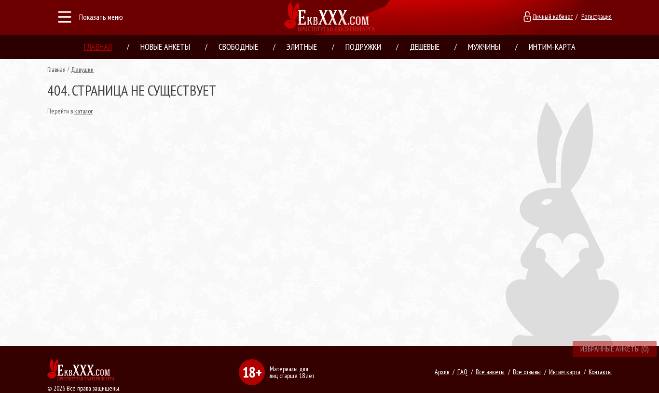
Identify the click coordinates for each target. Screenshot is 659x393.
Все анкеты (490, 371)
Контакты (600, 371)
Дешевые (424, 46)
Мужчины (484, 46)
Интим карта (564, 371)
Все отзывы (527, 371)
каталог (83, 111)
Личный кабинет (553, 16)
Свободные (238, 46)
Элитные (302, 46)
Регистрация (596, 16)
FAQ (462, 371)
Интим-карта (552, 46)
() (614, 348)
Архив (442, 371)
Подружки (363, 46)
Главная (98, 46)
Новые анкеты (165, 46)
